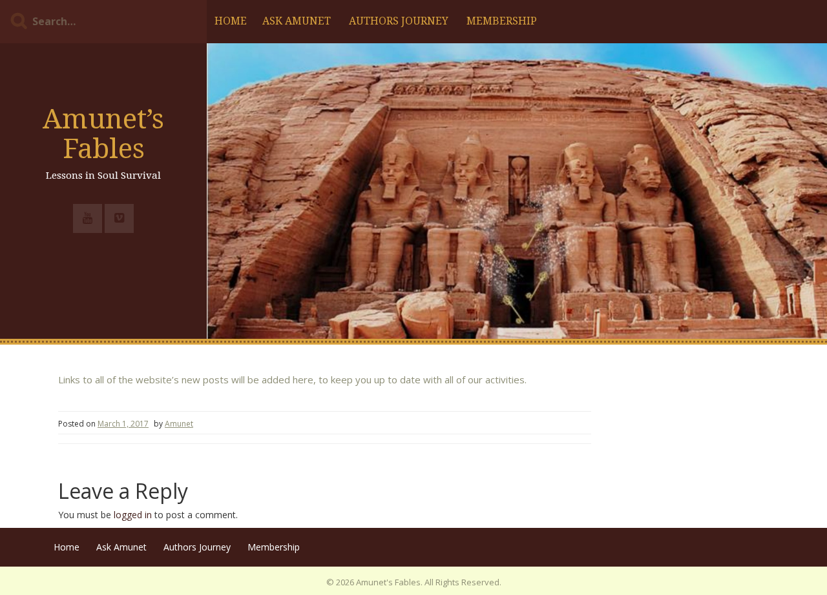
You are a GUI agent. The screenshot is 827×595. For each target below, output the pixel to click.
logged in (133, 515)
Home (231, 21)
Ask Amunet (296, 21)
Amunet (179, 423)
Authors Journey (398, 21)
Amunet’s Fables (103, 134)
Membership (501, 21)
